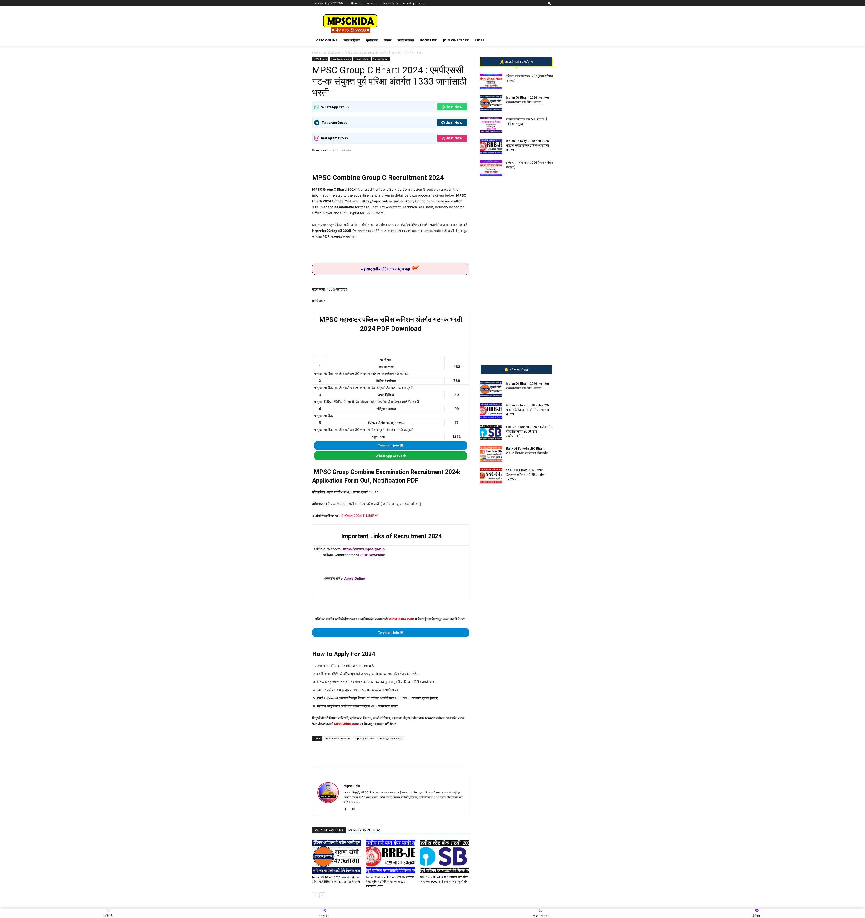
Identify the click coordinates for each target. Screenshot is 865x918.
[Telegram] (354, 160)
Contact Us (372, 3)
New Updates (362, 59)
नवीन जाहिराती (352, 40)
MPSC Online (326, 40)
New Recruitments (341, 59)
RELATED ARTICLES (329, 830)
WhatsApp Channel (414, 3)
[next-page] (322, 895)
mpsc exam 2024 (364, 738)
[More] (385, 160)
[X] (375, 160)
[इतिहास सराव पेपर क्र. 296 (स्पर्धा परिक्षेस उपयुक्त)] (491, 168)
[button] (549, 3)
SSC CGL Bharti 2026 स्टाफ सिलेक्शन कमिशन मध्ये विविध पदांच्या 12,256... (525, 474)
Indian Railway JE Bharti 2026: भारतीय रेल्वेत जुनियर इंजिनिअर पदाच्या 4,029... (528, 145)
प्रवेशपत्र (372, 40)
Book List (428, 40)
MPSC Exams (332, 53)
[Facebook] (364, 160)
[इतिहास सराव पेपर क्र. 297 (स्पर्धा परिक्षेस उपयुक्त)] (491, 81)
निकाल (387, 40)
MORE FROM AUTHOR (364, 830)
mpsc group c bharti (391, 738)
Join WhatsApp (456, 40)
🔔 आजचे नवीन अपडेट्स (516, 62)
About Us (356, 3)
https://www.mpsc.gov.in (364, 549)
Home (316, 53)
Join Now (454, 107)
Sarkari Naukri (381, 59)
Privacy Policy (390, 3)
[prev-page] (315, 895)
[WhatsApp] (343, 160)
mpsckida (322, 150)
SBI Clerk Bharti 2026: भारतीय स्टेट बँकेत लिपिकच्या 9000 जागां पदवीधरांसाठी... (529, 431)
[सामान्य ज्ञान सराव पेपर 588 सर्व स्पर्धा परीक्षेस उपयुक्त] (491, 125)
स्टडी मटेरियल (406, 40)
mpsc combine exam (337, 738)
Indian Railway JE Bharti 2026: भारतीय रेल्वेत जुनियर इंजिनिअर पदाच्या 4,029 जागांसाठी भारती (390, 881)
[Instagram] (355, 809)
